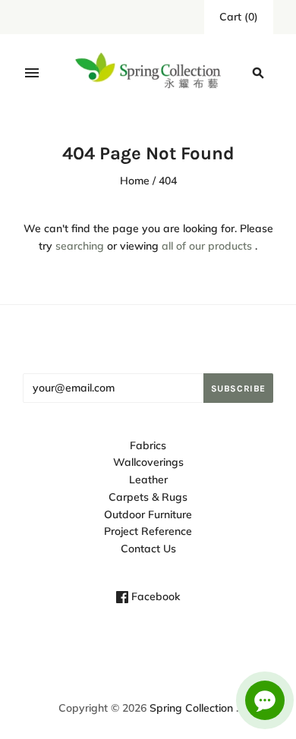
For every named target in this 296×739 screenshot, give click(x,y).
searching (79, 246)
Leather (148, 479)
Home (135, 180)
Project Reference (148, 531)
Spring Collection (191, 708)
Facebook (154, 596)
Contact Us (148, 548)
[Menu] (32, 73)
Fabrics (148, 445)
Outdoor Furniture (148, 514)
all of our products (207, 246)
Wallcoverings (148, 462)
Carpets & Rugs (148, 497)
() (238, 17)
